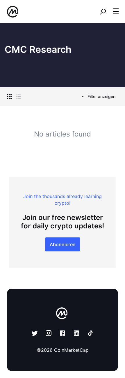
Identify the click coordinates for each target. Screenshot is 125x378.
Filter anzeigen (101, 96)
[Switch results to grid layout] (9, 96)
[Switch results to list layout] (18, 96)
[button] (115, 11)
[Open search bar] (103, 12)
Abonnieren (63, 244)
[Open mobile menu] (115, 12)
